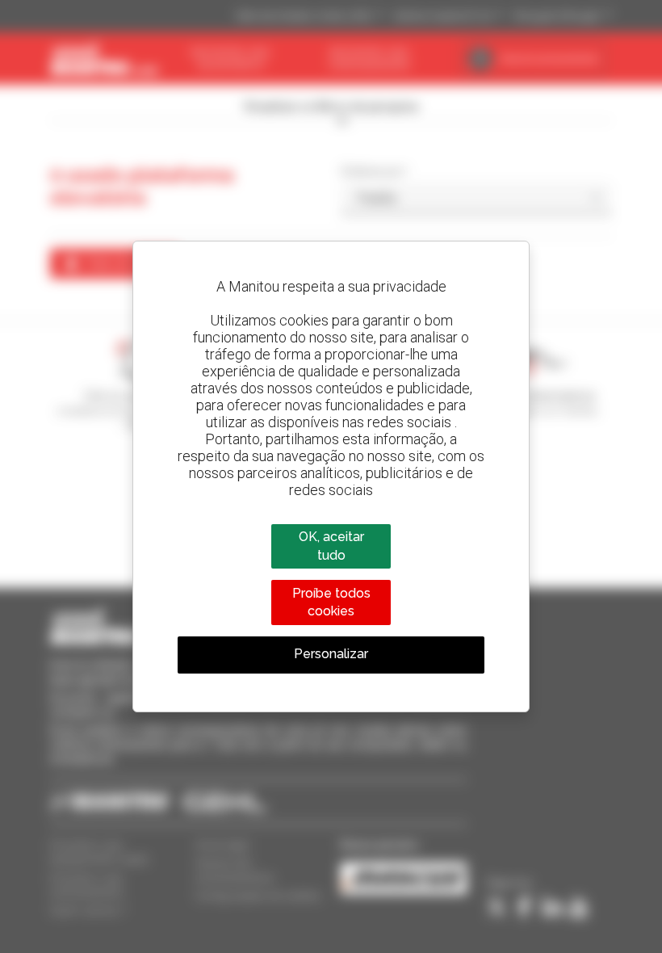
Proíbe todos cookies (331, 602)
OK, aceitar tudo (331, 545)
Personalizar (331, 653)
